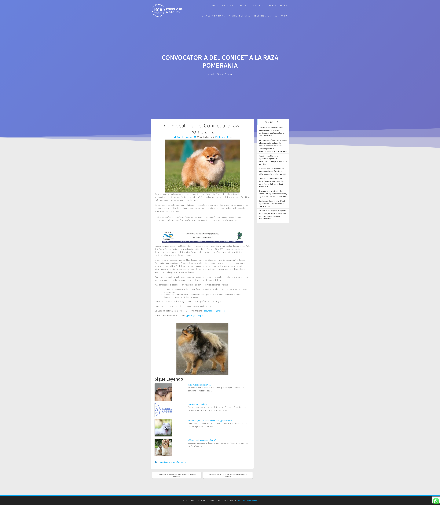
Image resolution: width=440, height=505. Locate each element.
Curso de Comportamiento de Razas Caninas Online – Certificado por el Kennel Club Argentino (272, 181)
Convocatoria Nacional (197, 404)
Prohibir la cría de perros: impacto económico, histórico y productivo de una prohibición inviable (272, 213)
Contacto (281, 15)
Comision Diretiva (184, 137)
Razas (283, 5)
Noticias (222, 137)
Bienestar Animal (213, 15)
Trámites (257, 5)
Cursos (271, 5)
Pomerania (181, 462)
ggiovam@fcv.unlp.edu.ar (196, 315)
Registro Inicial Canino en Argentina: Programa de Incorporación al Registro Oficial (272, 159)
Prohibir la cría (239, 15)
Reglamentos (262, 15)
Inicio (214, 5)
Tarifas (243, 5)
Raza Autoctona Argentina (199, 384)
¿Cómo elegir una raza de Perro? (202, 440)
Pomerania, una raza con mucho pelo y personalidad (210, 420)
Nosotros (228, 5)
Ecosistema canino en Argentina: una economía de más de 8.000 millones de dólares (271, 171)
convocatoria (171, 462)
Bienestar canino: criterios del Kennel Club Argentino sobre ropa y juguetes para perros (273, 194)
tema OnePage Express (247, 500)
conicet (162, 462)
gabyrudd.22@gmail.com (214, 310)
